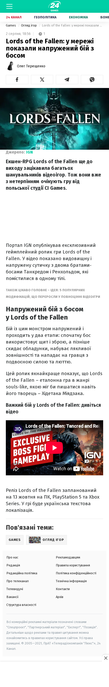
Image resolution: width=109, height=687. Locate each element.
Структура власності (21, 605)
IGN (29, 152)
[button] (17, 79)
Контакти (63, 589)
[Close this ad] (105, 657)
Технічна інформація (71, 581)
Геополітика (45, 17)
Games (11, 25)
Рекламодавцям (68, 557)
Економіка (78, 17)
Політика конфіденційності (76, 573)
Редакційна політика (21, 573)
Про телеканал (17, 581)
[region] (54, 674)
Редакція (13, 565)
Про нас (12, 557)
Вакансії (12, 597)
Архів (59, 597)
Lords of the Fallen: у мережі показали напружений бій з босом (72, 25)
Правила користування (73, 565)
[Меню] (9, 6)
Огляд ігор (29, 25)
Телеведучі (14, 589)
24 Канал (14, 17)
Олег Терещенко (31, 66)
